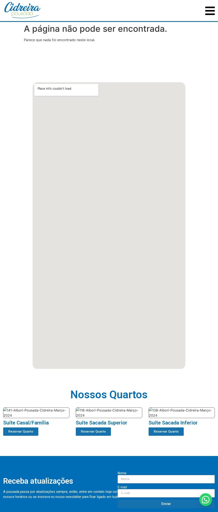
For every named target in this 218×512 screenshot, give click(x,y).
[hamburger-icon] (210, 10)
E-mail (122, 487)
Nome (122, 473)
